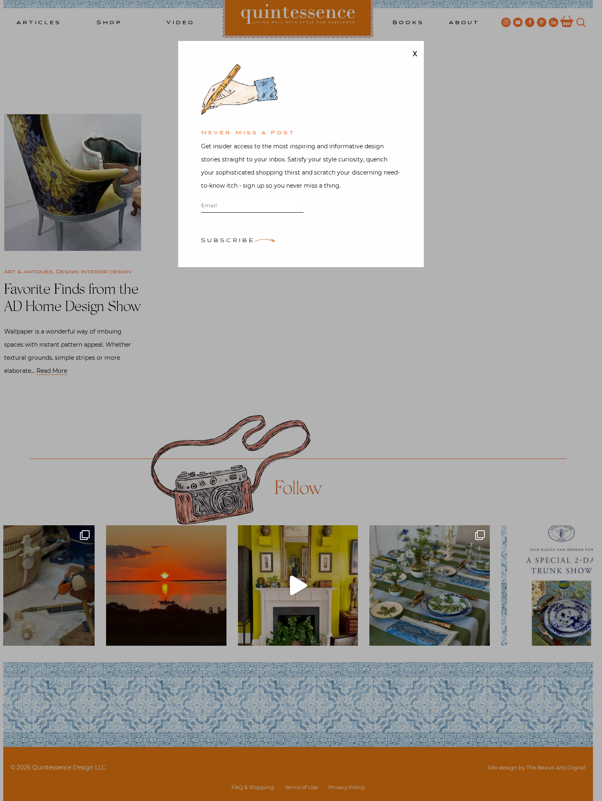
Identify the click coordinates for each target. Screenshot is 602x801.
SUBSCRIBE (228, 241)
